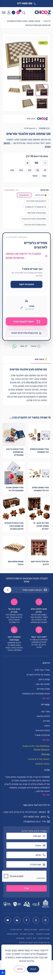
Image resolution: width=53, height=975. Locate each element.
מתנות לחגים (44, 938)
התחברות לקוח (26, 284)
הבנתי (33, 969)
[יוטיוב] (7, 920)
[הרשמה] (7, 590)
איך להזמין (31, 938)
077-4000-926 (31, 816)
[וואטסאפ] (36, 920)
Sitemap (45, 754)
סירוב (19, 969)
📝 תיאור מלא (41, 359)
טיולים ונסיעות (43, 716)
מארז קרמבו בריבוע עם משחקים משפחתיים (14, 452)
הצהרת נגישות (30, 929)
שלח (26, 888)
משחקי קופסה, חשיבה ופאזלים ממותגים (23, 21)
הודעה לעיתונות (42, 763)
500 (44, 176)
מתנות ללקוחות (43, 934)
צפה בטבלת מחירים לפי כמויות (24, 333)
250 (12, 170)
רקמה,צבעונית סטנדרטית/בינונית (34, 219)
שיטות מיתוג (12, 934)
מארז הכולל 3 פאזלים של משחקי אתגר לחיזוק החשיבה (14, 526)
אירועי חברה (16, 929)
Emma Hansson (42, 749)
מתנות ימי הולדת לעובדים (38, 674)
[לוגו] (43, 12)
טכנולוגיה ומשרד (42, 735)
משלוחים (20, 938)
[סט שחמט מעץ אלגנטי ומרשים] (26, 62)
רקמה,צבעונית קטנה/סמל (36, 213)
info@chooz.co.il (31, 821)
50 (37, 170)
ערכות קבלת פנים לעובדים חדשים (34, 942)
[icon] (9, 12)
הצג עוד (46, 795)
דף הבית (47, 21)
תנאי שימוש (44, 929)
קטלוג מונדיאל (43, 689)
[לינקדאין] (17, 920)
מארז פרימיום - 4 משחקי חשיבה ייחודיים (41, 526)
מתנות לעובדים (27, 934)
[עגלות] (13, 12)
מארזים (46, 721)
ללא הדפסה (41, 195)
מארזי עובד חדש (42, 670)
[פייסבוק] (26, 920)
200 (21, 170)
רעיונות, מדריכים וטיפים (39, 759)
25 (45, 170)
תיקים (47, 725)
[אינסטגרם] (45, 920)
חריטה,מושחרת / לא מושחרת (35, 207)
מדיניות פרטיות (26, 961)
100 (29, 170)
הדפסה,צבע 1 (24, 195)
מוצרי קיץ (45, 711)
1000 (35, 176)
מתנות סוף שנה (43, 684)
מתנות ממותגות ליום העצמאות (36, 693)
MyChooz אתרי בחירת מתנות (36, 746)
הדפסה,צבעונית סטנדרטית (36, 201)
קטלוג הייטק (44, 679)
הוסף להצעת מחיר (23, 321)
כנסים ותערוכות (42, 730)
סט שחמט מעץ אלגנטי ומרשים (38, 25)
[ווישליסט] (18, 12)
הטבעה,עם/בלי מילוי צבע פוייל (35, 225)
